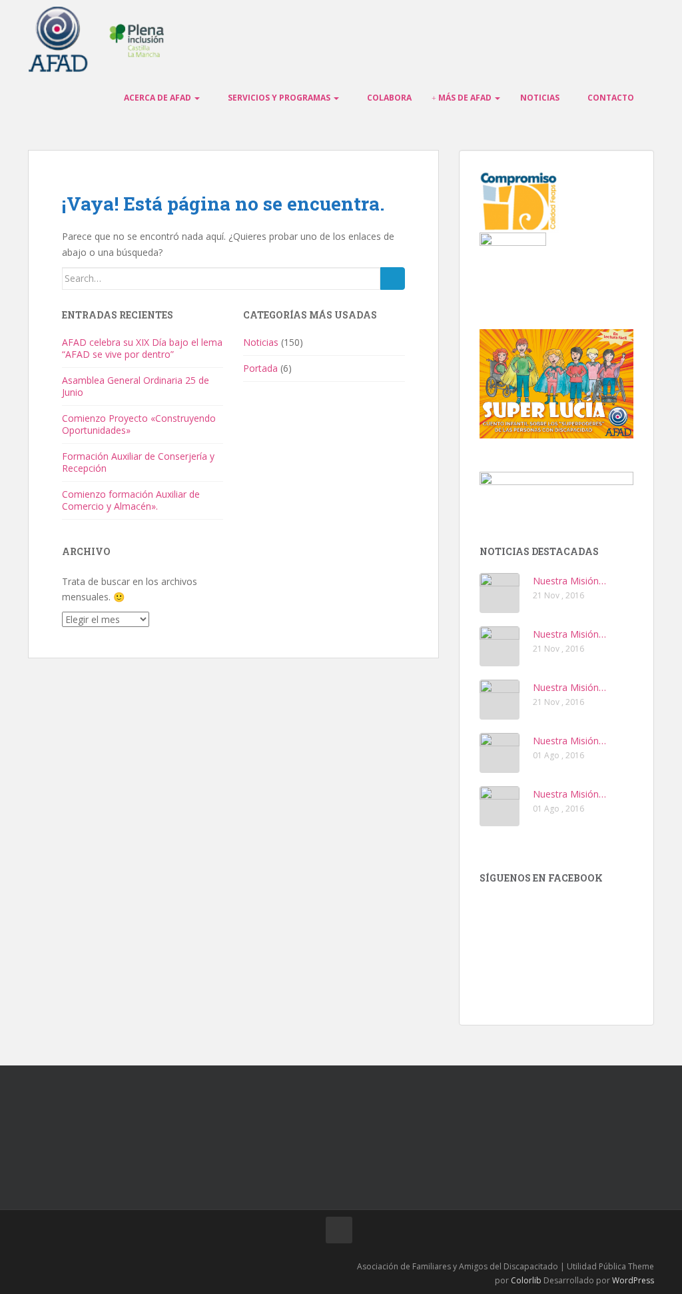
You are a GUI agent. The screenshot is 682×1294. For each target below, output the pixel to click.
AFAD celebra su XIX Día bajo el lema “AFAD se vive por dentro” (142, 348)
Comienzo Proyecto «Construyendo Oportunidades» (139, 424)
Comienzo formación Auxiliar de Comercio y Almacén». (131, 500)
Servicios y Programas (279, 97)
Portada (260, 368)
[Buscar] (392, 278)
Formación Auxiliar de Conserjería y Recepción (138, 462)
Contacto (609, 97)
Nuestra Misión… (569, 580)
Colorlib (526, 1280)
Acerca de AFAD (157, 97)
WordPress (633, 1280)
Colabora (388, 97)
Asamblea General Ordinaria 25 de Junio (135, 386)
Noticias (539, 97)
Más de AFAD (465, 97)
